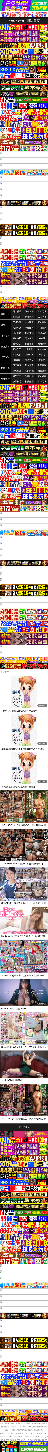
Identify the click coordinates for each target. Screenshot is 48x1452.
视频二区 (5, 325)
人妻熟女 (17, 328)
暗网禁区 (17, 371)
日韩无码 (42, 381)
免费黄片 (42, 365)
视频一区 (5, 314)
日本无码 (42, 311)
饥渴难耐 (29, 333)
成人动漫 (42, 317)
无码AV (5, 357)
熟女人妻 (29, 365)
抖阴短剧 (29, 381)
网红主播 (29, 311)
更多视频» (24, 1127)
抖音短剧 (17, 354)
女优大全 (29, 360)
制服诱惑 (42, 371)
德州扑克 (42, 344)
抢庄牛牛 (29, 344)
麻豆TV (29, 354)
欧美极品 (29, 317)
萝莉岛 (42, 360)
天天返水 (42, 349)
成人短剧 (42, 376)
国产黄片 (17, 365)
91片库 (17, 360)
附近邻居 (17, 333)
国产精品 (17, 311)
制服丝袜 (29, 328)
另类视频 (42, 328)
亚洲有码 (17, 317)
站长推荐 (5, 336)
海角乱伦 (29, 371)
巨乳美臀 (42, 322)
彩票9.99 (17, 349)
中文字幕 (29, 322)
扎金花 (29, 349)
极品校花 (17, 381)
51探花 (42, 354)
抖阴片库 (5, 368)
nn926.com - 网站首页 (24, 20)
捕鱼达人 (17, 344)
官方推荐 (5, 346)
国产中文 (17, 376)
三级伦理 (17, 322)
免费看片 (5, 379)
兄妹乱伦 (29, 376)
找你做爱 (42, 333)
